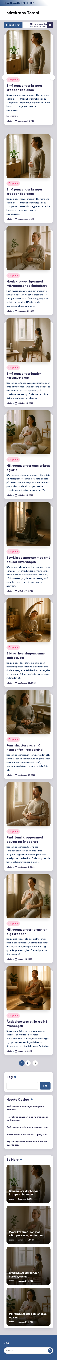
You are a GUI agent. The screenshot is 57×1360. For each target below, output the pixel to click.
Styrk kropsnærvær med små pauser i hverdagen (27, 1143)
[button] (20, 116)
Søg (9, 1077)
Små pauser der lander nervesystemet (23, 376)
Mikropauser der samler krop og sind (26, 1134)
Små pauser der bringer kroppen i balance (25, 1108)
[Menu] (51, 13)
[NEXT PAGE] (35, 1063)
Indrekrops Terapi (22, 12)
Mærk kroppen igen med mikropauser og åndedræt (27, 1118)
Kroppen (21, 79)
